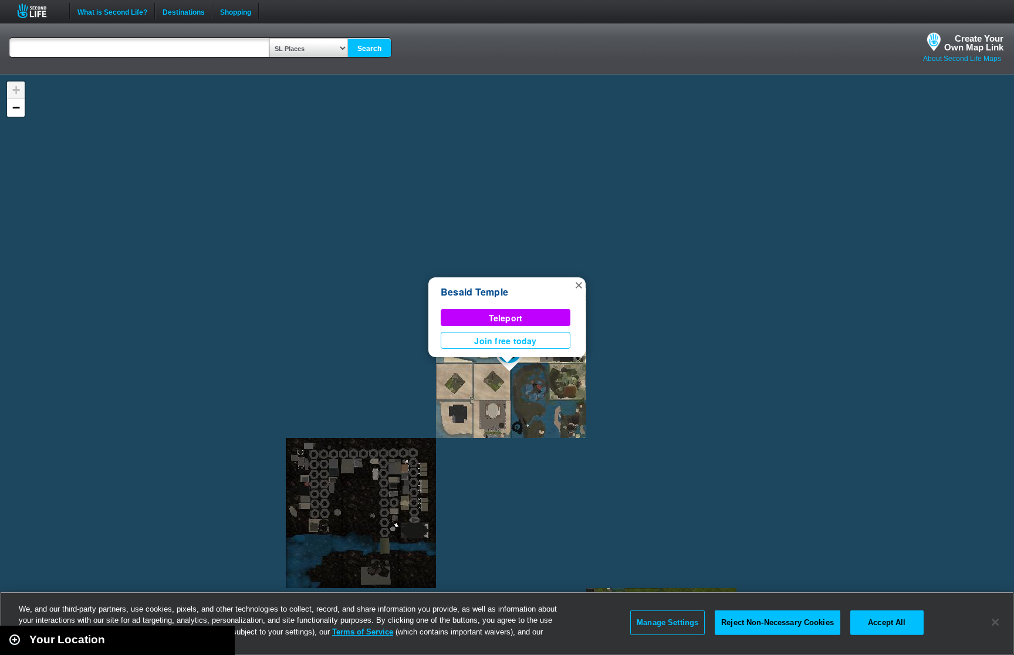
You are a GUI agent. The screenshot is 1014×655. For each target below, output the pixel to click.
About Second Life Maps (962, 59)
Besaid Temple (474, 291)
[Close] (995, 622)
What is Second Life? (112, 11)
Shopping (235, 11)
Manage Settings (667, 622)
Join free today (505, 341)
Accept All (886, 622)
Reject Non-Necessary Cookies (777, 622)
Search (369, 49)
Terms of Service (362, 631)
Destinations (184, 11)
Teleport (506, 318)
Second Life (38, 11)
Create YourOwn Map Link (973, 42)
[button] (579, 284)
